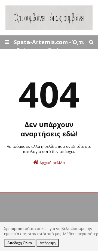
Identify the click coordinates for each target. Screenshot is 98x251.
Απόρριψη (48, 243)
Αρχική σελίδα (51, 162)
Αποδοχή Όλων (19, 243)
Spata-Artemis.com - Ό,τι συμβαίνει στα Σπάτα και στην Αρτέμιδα (49, 50)
